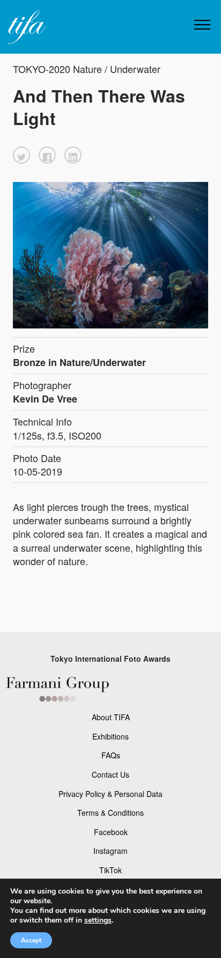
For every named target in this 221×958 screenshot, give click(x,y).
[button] (21, 155)
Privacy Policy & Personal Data (110, 793)
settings (98, 920)
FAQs (110, 755)
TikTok (110, 870)
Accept (31, 940)
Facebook (111, 832)
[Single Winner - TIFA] (25, 28)
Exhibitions (110, 736)
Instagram (110, 850)
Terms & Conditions (110, 812)
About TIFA (111, 717)
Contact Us (110, 774)
